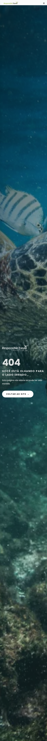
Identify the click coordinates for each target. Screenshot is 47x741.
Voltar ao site (17, 393)
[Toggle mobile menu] (44, 3)
